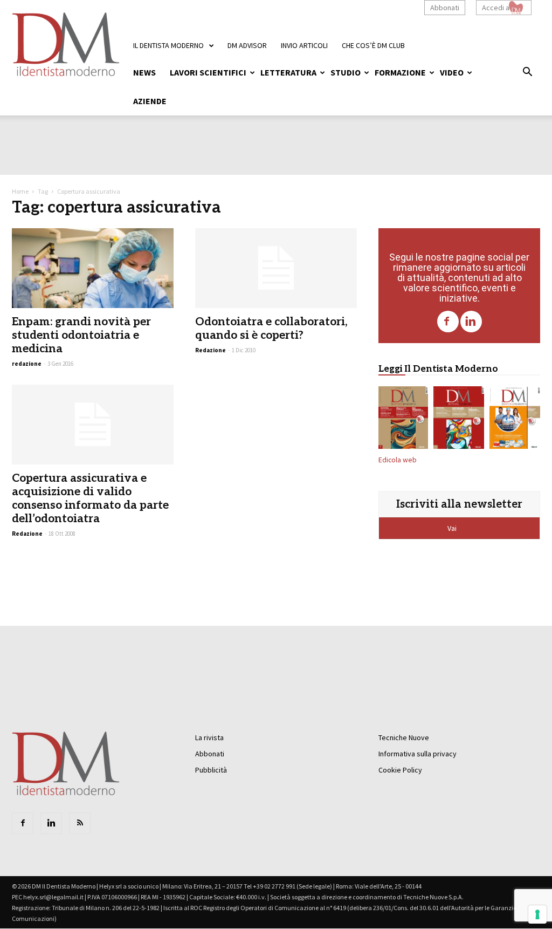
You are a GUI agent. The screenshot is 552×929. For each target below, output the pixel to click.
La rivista (209, 737)
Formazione (400, 72)
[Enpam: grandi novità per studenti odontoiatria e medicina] (93, 268)
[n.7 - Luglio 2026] (458, 419)
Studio (345, 72)
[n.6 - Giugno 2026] (514, 419)
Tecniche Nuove (403, 737)
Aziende (150, 100)
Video (452, 72)
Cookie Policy (400, 770)
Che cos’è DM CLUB (373, 45)
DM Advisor (247, 45)
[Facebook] (448, 321)
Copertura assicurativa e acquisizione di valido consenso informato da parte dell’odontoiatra (90, 498)
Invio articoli (304, 45)
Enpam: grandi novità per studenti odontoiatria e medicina (81, 335)
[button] (527, 73)
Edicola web (397, 459)
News (144, 72)
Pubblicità (211, 770)
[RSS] (80, 823)
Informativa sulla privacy (417, 754)
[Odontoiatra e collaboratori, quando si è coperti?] (276, 268)
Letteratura (288, 72)
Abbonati (444, 7)
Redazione (210, 350)
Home (20, 191)
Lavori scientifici (208, 72)
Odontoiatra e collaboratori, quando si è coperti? (271, 328)
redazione (27, 363)
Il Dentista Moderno (168, 45)
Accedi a (495, 7)
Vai (452, 528)
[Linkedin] (471, 321)
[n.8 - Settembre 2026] (403, 419)
